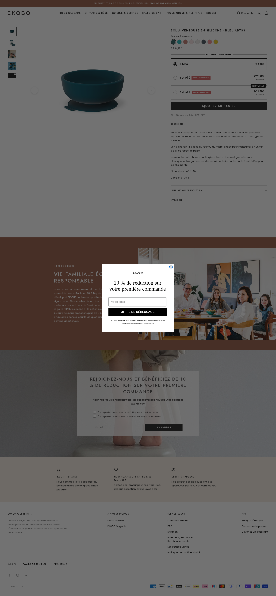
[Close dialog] (171, 266)
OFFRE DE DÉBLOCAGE (137, 311)
